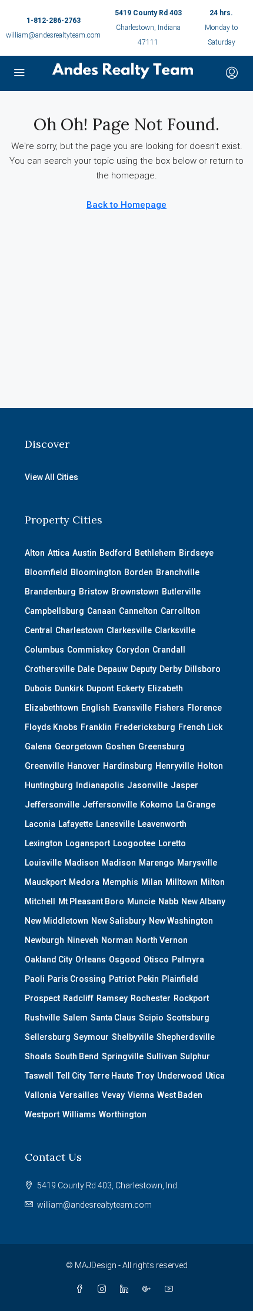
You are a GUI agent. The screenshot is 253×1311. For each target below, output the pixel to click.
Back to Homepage (126, 205)
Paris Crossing (77, 979)
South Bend (77, 1056)
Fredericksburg (145, 727)
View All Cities (51, 477)
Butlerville (181, 591)
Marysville (197, 862)
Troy (145, 1075)
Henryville (174, 766)
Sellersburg (48, 1037)
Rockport (191, 998)
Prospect (42, 998)
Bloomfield (46, 572)
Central (38, 630)
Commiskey (90, 649)
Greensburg (161, 746)
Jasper (184, 785)
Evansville (132, 707)
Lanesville (115, 824)
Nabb (168, 901)
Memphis (120, 882)
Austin (84, 552)
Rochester (151, 998)
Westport (42, 1114)
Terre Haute (111, 1075)
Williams (79, 1114)
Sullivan (162, 1056)
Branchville (177, 572)
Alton (35, 552)
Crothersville (50, 669)
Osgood (125, 959)
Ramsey (112, 998)
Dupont (100, 688)
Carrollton (180, 611)
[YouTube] (171, 1289)
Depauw (113, 669)
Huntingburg (49, 785)
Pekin (148, 979)
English (95, 707)
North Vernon (162, 940)
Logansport (87, 843)
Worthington (123, 1114)
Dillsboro (203, 669)
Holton (210, 766)
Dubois (38, 688)
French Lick (200, 727)
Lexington (43, 843)
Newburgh (44, 940)
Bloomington (96, 572)
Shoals (38, 1056)
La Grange (195, 804)
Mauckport (45, 882)
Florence (204, 707)
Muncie (141, 901)
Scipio (151, 1017)
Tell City (71, 1075)
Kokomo (156, 804)
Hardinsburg (127, 766)
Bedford (115, 552)
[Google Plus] (148, 1289)
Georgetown (78, 746)
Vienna (141, 1095)
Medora (84, 882)
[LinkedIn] (126, 1289)
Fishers (169, 707)
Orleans (90, 959)
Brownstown (135, 591)
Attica (58, 552)
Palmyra (188, 959)
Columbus (44, 649)
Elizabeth (165, 688)
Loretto (172, 843)
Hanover (83, 766)
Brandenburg (50, 591)
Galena (38, 746)
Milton (213, 882)
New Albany (203, 901)
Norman (117, 940)
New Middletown (56, 920)
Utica (215, 1075)
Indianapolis (100, 785)
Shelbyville (133, 1037)
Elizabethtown (51, 707)
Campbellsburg (54, 611)
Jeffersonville (52, 804)
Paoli (35, 979)
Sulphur (195, 1056)
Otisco (156, 959)
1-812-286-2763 (53, 20)
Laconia (40, 824)
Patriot (122, 979)
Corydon (132, 649)
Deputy (144, 669)
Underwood (179, 1075)
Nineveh (82, 940)
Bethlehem (155, 552)
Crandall (168, 649)
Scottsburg (188, 1017)
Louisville (43, 862)
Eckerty (130, 688)
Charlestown (79, 630)
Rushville (42, 1017)
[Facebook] (81, 1289)
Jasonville (147, 785)
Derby (170, 669)
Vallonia (40, 1095)
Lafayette (75, 824)
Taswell (39, 1075)
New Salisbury (118, 920)
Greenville (44, 766)
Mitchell (40, 901)
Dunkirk (69, 688)
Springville (123, 1056)
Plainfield (180, 979)
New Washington (181, 920)
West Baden (179, 1095)
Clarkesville (129, 630)
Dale (86, 669)
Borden (138, 572)
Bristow (93, 591)
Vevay (113, 1095)
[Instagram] (104, 1289)
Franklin (96, 727)
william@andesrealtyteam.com (53, 35)
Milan (151, 882)
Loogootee (134, 843)
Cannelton (138, 611)
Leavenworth (162, 824)
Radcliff (78, 998)
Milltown (181, 882)
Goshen (120, 746)
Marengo (156, 862)
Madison (82, 862)
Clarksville (175, 630)
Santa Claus (113, 1017)
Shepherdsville (186, 1037)
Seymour (91, 1037)
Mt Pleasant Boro (91, 901)
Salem (75, 1017)
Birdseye (196, 552)
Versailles (79, 1095)
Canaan (101, 611)
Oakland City (48, 959)
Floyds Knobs (51, 727)
